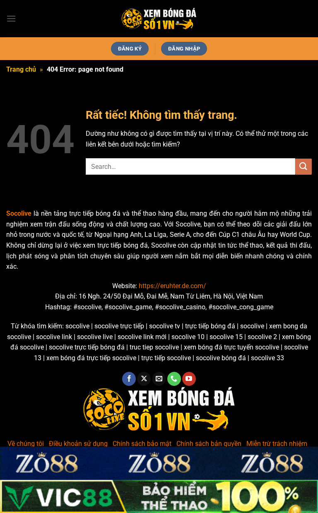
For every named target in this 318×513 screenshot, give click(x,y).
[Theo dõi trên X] (144, 379)
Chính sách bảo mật (142, 444)
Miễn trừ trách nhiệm (276, 444)
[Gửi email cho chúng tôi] (159, 379)
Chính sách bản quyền (208, 444)
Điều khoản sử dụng (78, 444)
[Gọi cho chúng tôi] (174, 379)
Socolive (18, 213)
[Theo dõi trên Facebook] (129, 379)
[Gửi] (303, 167)
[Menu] (11, 18)
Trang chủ (21, 69)
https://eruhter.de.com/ (172, 286)
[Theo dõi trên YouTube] (189, 379)
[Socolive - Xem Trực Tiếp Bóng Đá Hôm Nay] (159, 18)
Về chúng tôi (25, 444)
